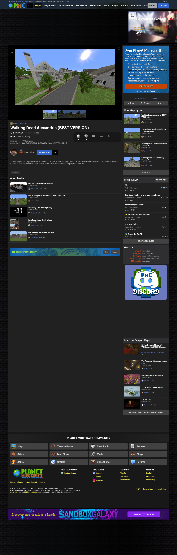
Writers (138, 217)
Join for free (146, 86)
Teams (138, 198)
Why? (127, 185)
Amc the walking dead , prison (40, 220)
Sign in (115, 252)
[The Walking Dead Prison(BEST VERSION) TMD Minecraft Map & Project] (18, 199)
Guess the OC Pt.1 (136, 234)
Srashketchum (36, 238)
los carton (34, 225)
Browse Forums (146, 241)
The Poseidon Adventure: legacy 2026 (154, 362)
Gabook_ (147, 380)
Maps (15, 123)
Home (13, 1)
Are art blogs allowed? (134, 205)
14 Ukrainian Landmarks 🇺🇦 (152, 387)
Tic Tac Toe (146, 400)
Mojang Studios (32, 492)
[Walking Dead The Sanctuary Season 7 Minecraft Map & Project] (132, 163)
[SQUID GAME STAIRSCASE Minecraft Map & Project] (132, 379)
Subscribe (44, 152)
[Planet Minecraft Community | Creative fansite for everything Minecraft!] (28, 473)
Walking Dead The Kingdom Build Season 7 (154, 144)
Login (153, 91)
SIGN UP (163, 6)
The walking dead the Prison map (41, 232)
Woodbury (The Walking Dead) (40, 208)
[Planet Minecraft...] (29, 5)
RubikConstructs (36, 188)
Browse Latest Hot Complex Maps (145, 412)
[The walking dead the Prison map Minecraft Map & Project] (18, 236)
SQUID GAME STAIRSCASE (152, 375)
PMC (126, 188)
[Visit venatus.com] (112, 38)
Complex (23, 123)
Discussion (134, 188)
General (138, 227)
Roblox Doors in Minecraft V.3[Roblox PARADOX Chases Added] (153, 346)
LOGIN (152, 6)
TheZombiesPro (36, 213)
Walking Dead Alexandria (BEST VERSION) (153, 116)
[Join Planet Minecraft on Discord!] (146, 299)
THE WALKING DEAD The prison (40, 183)
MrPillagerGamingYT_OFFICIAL (154, 352)
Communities (129, 198)
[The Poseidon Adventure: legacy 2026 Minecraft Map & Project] (132, 366)
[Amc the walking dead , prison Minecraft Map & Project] (18, 224)
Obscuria (147, 393)
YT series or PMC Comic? (139, 214)
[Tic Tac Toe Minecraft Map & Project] (132, 404)
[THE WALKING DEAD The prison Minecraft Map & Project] (18, 187)
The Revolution (131, 224)
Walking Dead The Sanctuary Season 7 (152, 159)
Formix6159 (148, 405)
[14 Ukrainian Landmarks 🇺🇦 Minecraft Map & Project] (132, 391)
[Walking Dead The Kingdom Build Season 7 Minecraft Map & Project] (132, 148)
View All (146, 172)
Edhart (146, 368)
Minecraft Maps (22, 1)
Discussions (129, 227)
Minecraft (13, 492)
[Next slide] (116, 78)
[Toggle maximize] (118, 48)
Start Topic (162, 180)
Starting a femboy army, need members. (142, 195)
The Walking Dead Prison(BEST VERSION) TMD (46, 195)
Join (106, 252)
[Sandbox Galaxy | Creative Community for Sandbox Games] (88, 514)
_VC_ (21, 150)
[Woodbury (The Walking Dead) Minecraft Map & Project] (18, 212)
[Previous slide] (13, 78)
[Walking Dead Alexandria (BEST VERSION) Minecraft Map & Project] (132, 120)
